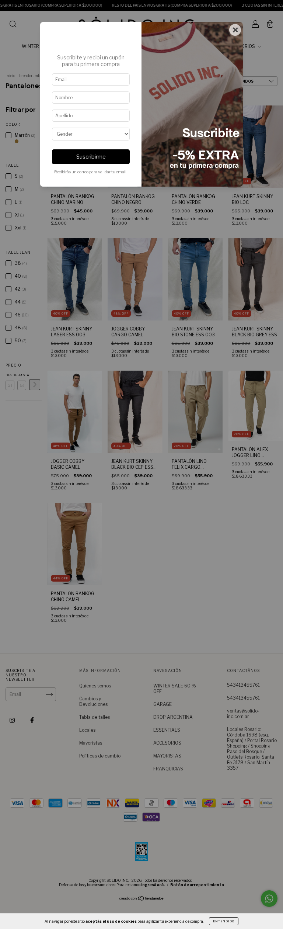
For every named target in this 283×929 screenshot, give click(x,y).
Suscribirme (91, 156)
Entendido (223, 921)
